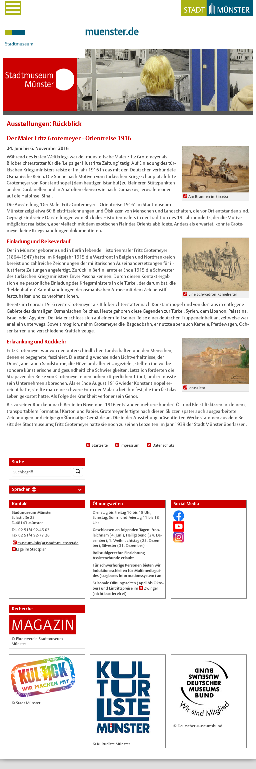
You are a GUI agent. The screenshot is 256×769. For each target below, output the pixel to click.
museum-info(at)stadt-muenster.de (47, 543)
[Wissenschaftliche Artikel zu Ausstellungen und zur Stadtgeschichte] (42, 631)
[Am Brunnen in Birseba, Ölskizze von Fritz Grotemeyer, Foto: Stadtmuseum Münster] (215, 189)
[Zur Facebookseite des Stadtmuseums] (178, 518)
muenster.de (112, 31)
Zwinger (151, 588)
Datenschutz (163, 445)
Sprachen (21, 489)
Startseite (100, 445)
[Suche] (78, 472)
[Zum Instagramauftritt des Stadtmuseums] (178, 539)
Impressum (129, 445)
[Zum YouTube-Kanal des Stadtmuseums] (178, 528)
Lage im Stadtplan (31, 549)
